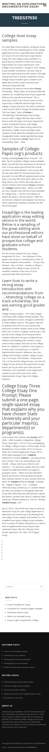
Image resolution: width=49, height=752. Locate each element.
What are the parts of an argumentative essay (22, 694)
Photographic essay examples (16, 663)
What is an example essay (19, 616)
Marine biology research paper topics (19, 682)
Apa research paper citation (15, 690)
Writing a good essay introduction (17, 659)
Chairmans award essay (17, 612)
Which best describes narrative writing (19, 667)
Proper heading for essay (18, 604)
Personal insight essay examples (17, 686)
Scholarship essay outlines (14, 655)
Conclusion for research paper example (24, 608)
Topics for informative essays (15, 651)
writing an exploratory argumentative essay (23, 5)
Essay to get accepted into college (22, 620)
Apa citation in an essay (13, 698)
